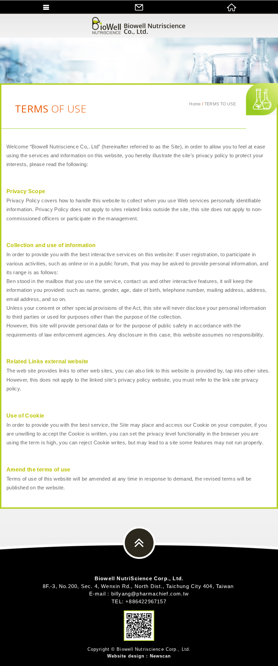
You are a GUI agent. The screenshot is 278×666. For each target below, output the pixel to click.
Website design (126, 656)
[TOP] (139, 543)
